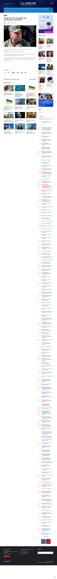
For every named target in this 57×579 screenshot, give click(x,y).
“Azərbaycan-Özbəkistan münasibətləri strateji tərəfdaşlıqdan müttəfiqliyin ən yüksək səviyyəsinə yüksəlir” (46, 413)
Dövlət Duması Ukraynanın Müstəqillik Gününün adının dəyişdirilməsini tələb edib (46, 451)
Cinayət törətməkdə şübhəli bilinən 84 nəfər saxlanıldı (47, 534)
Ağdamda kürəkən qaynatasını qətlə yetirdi (46, 204)
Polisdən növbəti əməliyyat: (47, 340)
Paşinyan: (47, 359)
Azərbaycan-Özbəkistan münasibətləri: (47, 323)
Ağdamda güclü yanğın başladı (46, 302)
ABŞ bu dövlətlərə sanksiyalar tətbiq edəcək (46, 280)
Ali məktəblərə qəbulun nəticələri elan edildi (47, 289)
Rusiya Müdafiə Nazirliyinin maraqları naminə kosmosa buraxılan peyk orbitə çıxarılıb (46, 458)
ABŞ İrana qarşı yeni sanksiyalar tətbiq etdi (47, 238)
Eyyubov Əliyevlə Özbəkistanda (46, 482)
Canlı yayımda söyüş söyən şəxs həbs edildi (47, 235)
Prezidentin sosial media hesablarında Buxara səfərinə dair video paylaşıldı (47, 393)
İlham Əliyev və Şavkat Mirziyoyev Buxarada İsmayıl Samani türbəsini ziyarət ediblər (47, 319)
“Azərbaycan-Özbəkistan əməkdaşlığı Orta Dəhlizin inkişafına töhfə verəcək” (46, 404)
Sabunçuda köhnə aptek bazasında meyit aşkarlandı (47, 326)
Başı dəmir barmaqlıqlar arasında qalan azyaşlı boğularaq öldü (47, 169)
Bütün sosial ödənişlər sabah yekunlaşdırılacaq (46, 526)
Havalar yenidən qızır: (46, 443)
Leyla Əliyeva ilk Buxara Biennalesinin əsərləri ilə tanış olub (47, 248)
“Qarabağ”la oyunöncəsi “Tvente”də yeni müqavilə (45, 218)
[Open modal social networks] (25, 72)
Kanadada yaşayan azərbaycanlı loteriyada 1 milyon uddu (42, 72)
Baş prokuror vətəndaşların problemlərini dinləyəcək (46, 349)
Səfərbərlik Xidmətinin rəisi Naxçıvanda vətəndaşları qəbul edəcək (46, 343)
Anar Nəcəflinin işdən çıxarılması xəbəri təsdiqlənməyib (49, 60)
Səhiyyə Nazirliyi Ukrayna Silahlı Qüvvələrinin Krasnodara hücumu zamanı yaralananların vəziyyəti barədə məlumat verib (47, 433)
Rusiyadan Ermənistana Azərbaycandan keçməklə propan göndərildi (47, 496)
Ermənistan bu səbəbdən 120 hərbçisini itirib (46, 315)
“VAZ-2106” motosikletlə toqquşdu (47, 207)
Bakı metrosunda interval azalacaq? (45, 333)
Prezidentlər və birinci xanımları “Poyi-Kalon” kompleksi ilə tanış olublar (46, 312)
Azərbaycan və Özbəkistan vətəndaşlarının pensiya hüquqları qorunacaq (47, 336)
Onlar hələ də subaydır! (46, 200)
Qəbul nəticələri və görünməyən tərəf (46, 213)
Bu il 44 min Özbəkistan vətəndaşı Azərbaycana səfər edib (47, 257)
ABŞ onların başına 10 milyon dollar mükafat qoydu (19, 108)
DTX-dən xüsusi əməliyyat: (50, 73)
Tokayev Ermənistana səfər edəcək (47, 259)
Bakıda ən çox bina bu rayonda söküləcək (50, 46)
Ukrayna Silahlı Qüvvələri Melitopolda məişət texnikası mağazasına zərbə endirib (46, 148)
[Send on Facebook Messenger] (14, 72)
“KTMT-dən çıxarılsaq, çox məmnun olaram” (47, 408)
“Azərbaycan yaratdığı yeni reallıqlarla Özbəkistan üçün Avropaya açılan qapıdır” (46, 454)
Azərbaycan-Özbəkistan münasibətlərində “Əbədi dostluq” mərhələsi (47, 397)
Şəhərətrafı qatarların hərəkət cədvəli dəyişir (46, 286)
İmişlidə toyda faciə (47, 475)
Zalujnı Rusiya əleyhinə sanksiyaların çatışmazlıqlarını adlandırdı (46, 144)
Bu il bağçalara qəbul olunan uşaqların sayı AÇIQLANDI (46, 263)
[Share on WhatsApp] (5, 72)
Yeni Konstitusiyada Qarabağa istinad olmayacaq (46, 517)
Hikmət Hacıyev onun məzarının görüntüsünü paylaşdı (46, 356)
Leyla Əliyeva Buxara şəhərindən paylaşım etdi (47, 283)
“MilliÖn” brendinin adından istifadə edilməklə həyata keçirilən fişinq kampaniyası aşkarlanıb (47, 417)
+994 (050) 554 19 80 (25, 550)
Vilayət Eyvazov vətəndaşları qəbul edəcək (47, 366)
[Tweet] (18, 72)
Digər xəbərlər (46, 536)
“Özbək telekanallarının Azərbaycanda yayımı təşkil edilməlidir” (46, 466)
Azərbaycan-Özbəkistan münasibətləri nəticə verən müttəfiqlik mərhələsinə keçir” (46, 529)
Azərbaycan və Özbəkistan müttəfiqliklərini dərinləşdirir (46, 421)
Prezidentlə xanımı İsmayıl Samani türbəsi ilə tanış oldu (47, 440)
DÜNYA (5, 15)
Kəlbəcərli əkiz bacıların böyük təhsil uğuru (47, 152)
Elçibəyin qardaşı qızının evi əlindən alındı (46, 254)
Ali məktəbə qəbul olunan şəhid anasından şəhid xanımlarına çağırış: (46, 128)
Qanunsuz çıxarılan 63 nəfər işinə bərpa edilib (50, 85)
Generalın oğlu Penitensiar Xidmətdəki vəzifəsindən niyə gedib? (41, 47)
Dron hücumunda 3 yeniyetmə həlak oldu (47, 376)
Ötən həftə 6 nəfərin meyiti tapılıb (47, 488)
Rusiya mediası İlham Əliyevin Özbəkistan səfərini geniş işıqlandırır (46, 479)
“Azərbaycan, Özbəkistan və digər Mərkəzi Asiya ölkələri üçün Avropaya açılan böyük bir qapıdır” (47, 500)
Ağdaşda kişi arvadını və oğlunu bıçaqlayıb (46, 522)
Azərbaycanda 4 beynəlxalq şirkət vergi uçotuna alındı (47, 472)
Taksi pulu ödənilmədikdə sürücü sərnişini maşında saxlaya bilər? (47, 197)
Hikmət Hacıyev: (46, 492)
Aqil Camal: (46, 425)
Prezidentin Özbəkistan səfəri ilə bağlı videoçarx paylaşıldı (47, 244)
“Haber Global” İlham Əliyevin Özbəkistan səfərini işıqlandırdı (47, 266)
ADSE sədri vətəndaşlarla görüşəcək (46, 353)
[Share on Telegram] (22, 72)
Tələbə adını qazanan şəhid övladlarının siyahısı (46, 136)
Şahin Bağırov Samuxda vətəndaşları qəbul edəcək (46, 363)
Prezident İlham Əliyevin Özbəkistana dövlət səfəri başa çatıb (46, 273)
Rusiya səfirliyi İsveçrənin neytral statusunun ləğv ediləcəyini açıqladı (47, 447)
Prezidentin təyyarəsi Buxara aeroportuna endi (47, 503)
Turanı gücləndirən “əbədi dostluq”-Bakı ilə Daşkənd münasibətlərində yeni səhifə (46, 380)
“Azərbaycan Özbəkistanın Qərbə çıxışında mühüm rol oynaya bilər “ (47, 437)
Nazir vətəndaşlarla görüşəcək (46, 346)
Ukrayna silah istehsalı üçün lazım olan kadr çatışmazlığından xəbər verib (47, 157)
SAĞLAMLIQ (8, 11)
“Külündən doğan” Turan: (47, 173)
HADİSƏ (5, 11)
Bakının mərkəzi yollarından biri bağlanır (46, 308)
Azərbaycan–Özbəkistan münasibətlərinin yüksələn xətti (46, 330)
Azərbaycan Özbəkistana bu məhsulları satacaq (46, 305)
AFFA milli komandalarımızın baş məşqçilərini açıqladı (47, 369)
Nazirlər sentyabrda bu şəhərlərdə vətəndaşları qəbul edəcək (47, 373)
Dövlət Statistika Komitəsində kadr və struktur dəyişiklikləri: (47, 296)
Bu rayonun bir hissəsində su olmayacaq (46, 277)
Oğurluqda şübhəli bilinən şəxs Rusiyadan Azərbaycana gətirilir (47, 292)
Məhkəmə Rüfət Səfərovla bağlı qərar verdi (46, 429)
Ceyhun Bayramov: (46, 401)
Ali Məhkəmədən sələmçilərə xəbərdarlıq (46, 176)
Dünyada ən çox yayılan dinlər (46, 223)
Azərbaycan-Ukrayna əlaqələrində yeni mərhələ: (41, 87)
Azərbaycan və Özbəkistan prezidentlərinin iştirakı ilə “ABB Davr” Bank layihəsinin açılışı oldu (47, 388)
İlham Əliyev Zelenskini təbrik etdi (47, 519)
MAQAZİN (11, 11)
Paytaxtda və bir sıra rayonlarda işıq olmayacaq (47, 232)
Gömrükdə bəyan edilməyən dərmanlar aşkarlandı (46, 300)
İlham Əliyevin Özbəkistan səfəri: (47, 485)
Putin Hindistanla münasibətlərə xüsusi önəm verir (46, 166)
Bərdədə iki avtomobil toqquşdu (47, 241)
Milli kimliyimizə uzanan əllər (46, 182)
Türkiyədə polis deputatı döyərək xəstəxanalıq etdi (47, 122)
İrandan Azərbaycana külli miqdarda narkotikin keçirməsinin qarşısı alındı (47, 513)
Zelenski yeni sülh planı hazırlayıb (47, 215)
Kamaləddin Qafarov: (47, 186)
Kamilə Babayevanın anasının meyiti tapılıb (42, 59)
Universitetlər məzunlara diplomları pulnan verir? (45, 163)
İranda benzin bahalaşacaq (46, 510)
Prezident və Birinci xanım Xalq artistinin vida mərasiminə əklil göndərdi (46, 133)
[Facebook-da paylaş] (9, 72)
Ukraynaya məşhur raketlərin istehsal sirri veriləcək (46, 384)
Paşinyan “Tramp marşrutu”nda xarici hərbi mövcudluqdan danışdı (47, 462)
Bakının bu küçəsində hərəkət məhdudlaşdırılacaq (46, 270)
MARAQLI (14, 11)
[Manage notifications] (55, 577)
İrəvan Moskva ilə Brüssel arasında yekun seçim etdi (47, 469)
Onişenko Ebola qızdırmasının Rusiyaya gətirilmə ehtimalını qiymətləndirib (46, 140)
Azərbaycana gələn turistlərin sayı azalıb (46, 194)
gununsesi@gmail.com (25, 552)
